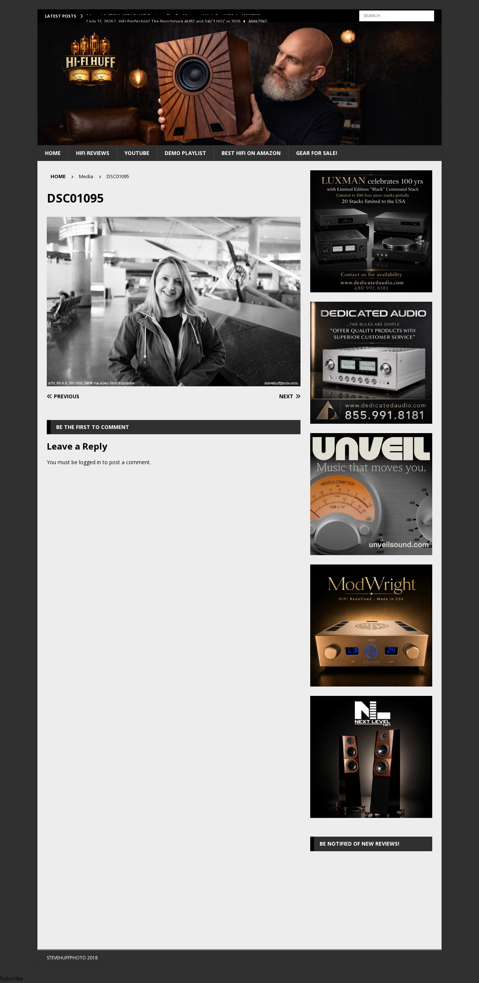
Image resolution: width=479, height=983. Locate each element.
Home (53, 152)
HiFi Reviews (92, 152)
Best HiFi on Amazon (251, 152)
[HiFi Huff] (239, 140)
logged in (90, 462)
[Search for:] (396, 15)
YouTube (137, 152)
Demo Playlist (185, 152)
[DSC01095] (173, 381)
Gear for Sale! (316, 152)
